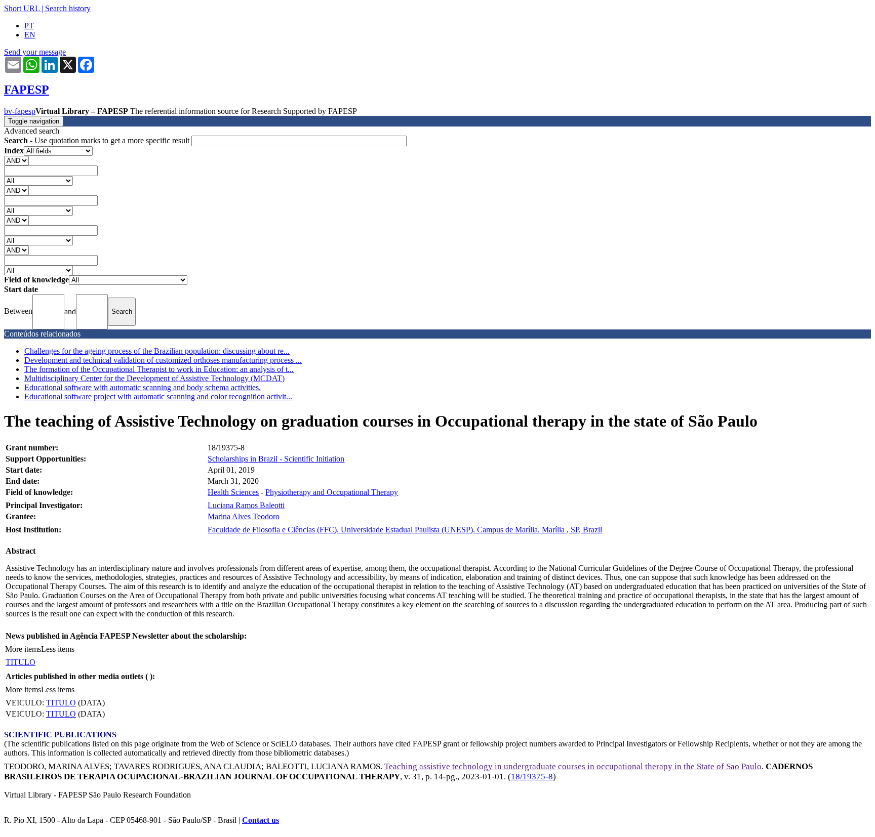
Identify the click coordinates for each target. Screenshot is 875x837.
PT (29, 25)
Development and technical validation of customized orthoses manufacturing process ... (163, 360)
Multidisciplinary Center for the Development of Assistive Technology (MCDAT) (154, 378)
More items (23, 649)
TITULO (20, 662)
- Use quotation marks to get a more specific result (97, 140)
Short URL (21, 8)
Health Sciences (233, 492)
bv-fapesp (19, 111)
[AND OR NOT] (16, 160)
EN (29, 34)
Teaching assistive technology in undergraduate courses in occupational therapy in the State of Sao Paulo (573, 766)
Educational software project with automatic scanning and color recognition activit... (158, 396)
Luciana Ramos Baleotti (246, 505)
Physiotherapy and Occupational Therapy (331, 492)
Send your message (35, 52)
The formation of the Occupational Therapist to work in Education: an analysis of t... (159, 369)
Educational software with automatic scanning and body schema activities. (142, 387)
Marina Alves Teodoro (244, 516)
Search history (68, 8)
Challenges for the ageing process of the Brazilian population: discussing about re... (157, 351)
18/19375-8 (532, 776)
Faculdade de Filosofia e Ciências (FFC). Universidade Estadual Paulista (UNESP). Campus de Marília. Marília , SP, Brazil (405, 529)
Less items (57, 649)
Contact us (260, 820)
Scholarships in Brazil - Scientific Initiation (276, 458)
